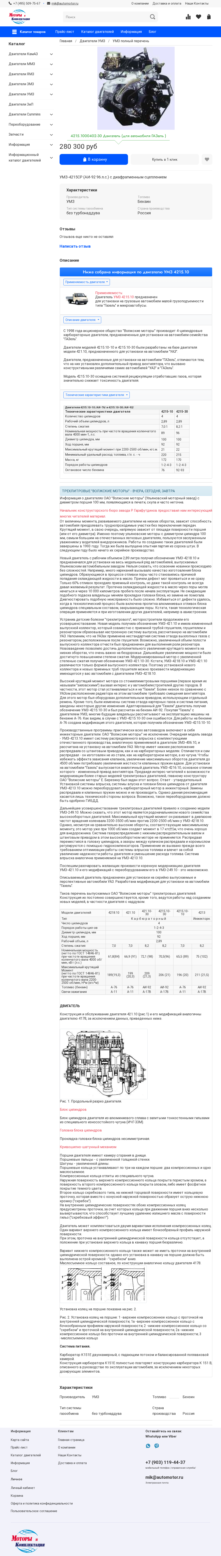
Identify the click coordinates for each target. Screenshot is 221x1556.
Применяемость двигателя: (85, 282)
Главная (66, 41)
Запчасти (16, 134)
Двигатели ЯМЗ (21, 74)
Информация (131, 32)
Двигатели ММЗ (22, 64)
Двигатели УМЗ (92, 41)
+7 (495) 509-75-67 (26, 3)
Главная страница (71, 1440)
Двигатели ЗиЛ (21, 104)
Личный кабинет (23, 1488)
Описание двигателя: (81, 320)
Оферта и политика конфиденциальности (42, 1503)
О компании (140, 3)
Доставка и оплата (167, 3)
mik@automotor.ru (164, 1477)
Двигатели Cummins (25, 114)
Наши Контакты (196, 3)
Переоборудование (24, 124)
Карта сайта (20, 1440)
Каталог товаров (33, 31)
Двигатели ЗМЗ (21, 84)
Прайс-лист (64, 32)
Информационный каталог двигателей (25, 157)
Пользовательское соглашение (34, 1511)
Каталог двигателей (97, 32)
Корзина (17, 1496)
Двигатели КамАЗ (23, 54)
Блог (152, 32)
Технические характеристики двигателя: (95, 395)
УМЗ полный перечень (131, 41)
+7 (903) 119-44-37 (165, 1462)
